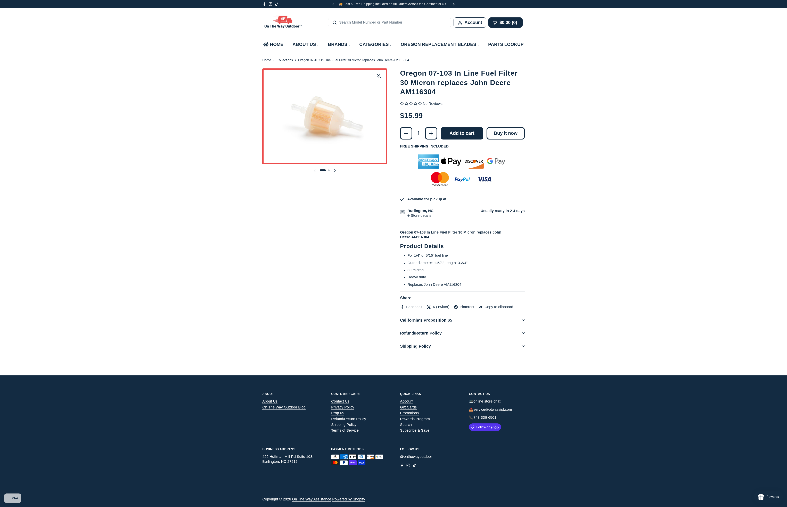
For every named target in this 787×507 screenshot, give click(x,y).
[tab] (419, 215)
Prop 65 (337, 413)
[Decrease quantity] (406, 133)
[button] (323, 170)
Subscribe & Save (414, 430)
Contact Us (340, 401)
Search (406, 425)
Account (406, 401)
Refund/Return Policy (348, 419)
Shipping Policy (343, 425)
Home (266, 60)
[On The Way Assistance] (282, 22)
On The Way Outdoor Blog (284, 407)
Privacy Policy (342, 407)
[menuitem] (273, 44)
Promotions (409, 413)
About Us (269, 401)
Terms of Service (345, 430)
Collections (284, 60)
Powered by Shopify (348, 499)
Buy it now (505, 133)
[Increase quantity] (431, 133)
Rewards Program (415, 419)
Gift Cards (408, 407)
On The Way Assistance (311, 499)
